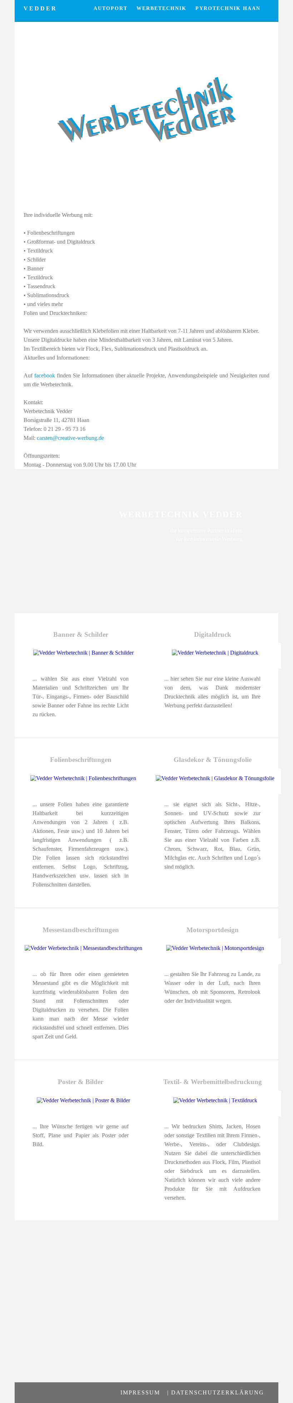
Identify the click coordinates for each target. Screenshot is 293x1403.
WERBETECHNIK (161, 8)
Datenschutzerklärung (217, 1392)
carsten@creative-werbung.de (70, 438)
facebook (44, 375)
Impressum (140, 1392)
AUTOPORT (111, 8)
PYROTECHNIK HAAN (227, 8)
